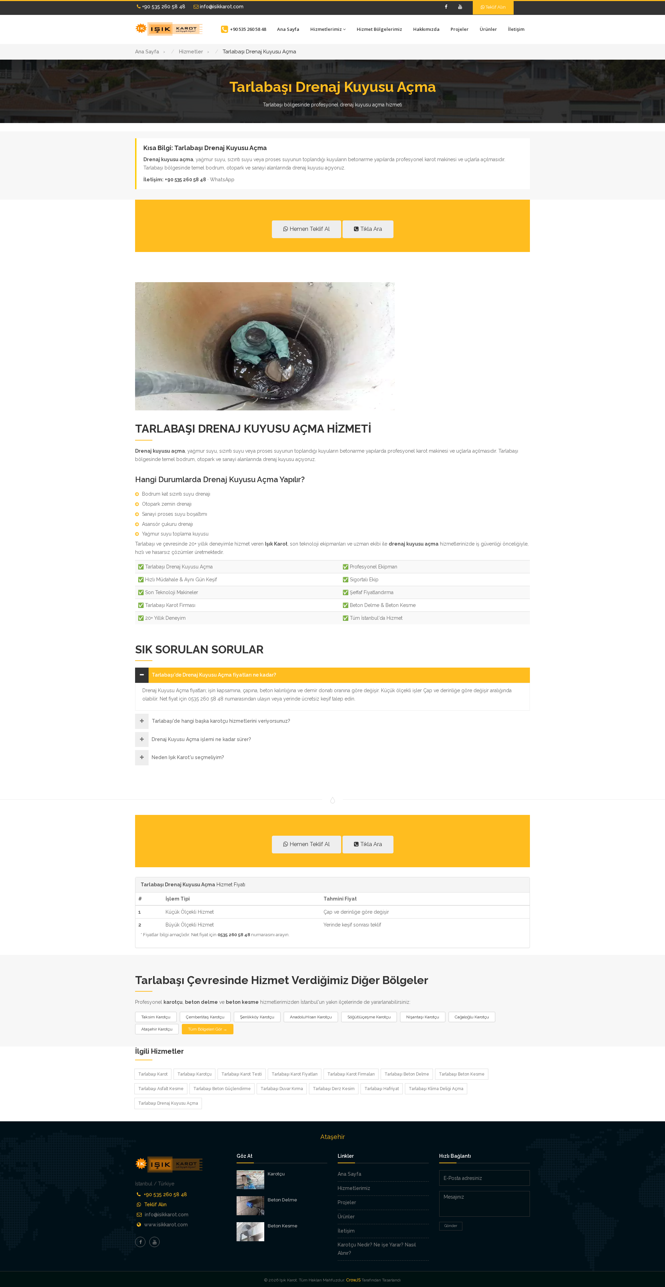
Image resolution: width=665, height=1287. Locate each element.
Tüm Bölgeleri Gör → (207, 1029)
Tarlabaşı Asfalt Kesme (161, 1088)
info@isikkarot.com (220, 6)
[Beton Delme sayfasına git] (250, 1205)
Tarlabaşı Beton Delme (406, 1074)
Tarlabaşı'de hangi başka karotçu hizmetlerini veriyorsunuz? (221, 721)
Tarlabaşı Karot (153, 1074)
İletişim (516, 29)
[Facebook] (446, 7)
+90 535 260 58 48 (163, 6)
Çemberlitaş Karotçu (205, 1017)
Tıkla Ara (370, 229)
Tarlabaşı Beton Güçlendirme (222, 1088)
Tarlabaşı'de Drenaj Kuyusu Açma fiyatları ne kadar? (214, 675)
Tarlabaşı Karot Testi (241, 1074)
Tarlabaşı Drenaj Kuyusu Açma (168, 1103)
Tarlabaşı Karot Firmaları (351, 1074)
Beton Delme (282, 1199)
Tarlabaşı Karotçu (194, 1074)
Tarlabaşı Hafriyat (381, 1088)
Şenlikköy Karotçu (257, 1017)
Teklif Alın (495, 7)
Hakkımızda (426, 29)
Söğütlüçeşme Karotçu (369, 1017)
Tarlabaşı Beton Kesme (462, 1074)
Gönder (450, 1226)
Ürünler (488, 29)
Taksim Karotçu (155, 1017)
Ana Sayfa (288, 29)
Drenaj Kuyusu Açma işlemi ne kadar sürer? (201, 739)
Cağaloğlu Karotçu (472, 1017)
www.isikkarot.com (166, 1224)
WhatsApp (222, 179)
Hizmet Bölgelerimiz (379, 29)
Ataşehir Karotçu (156, 1029)
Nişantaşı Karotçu (422, 1017)
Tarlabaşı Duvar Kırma (281, 1088)
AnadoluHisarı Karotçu (311, 1017)
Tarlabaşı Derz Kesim (334, 1088)
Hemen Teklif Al (309, 229)
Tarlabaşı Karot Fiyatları (295, 1074)
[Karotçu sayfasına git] (250, 1179)
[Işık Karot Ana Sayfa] (169, 29)
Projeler (460, 29)
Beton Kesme (283, 1225)
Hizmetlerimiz (326, 29)
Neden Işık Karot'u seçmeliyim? (188, 757)
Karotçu (276, 1173)
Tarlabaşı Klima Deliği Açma (436, 1088)
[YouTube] (460, 7)
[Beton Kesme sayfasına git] (250, 1231)
